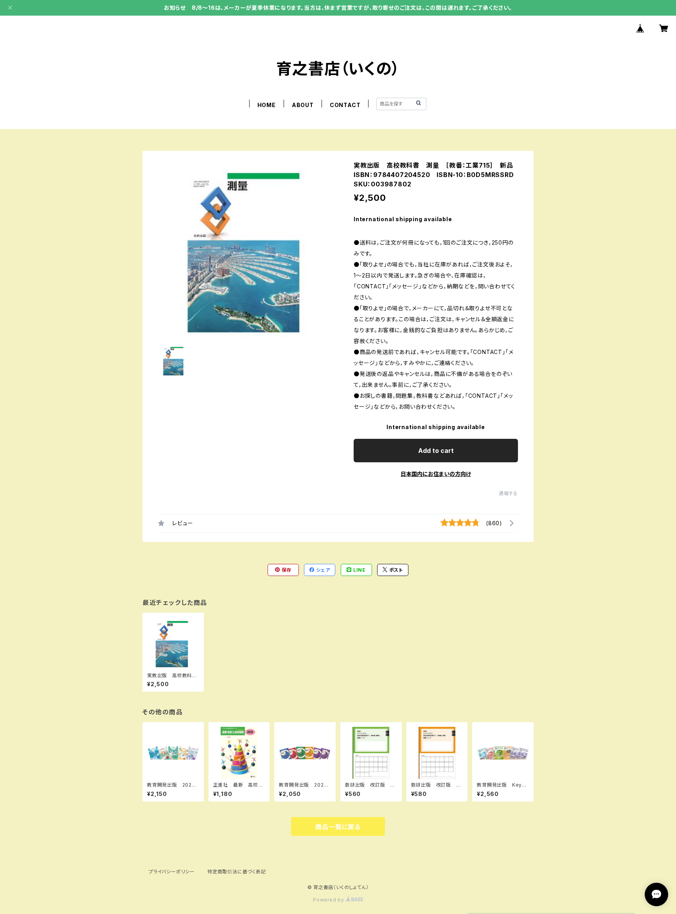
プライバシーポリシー (172, 872)
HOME (266, 105)
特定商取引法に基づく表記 (236, 872)
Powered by (329, 900)
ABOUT (303, 105)
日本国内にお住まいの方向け (436, 473)
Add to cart (436, 450)
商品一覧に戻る (338, 827)
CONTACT (345, 105)
